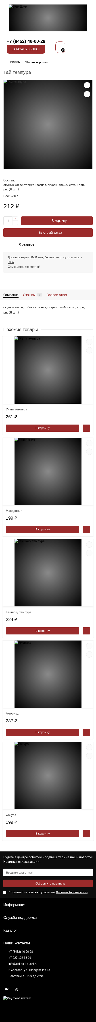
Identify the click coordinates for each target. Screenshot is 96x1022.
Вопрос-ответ (57, 295)
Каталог (10, 930)
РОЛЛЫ (15, 62)
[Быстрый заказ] (86, 428)
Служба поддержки (20, 917)
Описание (11, 295)
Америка (12, 713)
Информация (14, 905)
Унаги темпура (16, 409)
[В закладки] (87, 85)
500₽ (11, 262)
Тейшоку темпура (18, 612)
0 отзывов (26, 244)
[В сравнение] (87, 94)
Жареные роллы (36, 62)
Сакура (11, 815)
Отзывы (31, 295)
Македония (14, 510)
